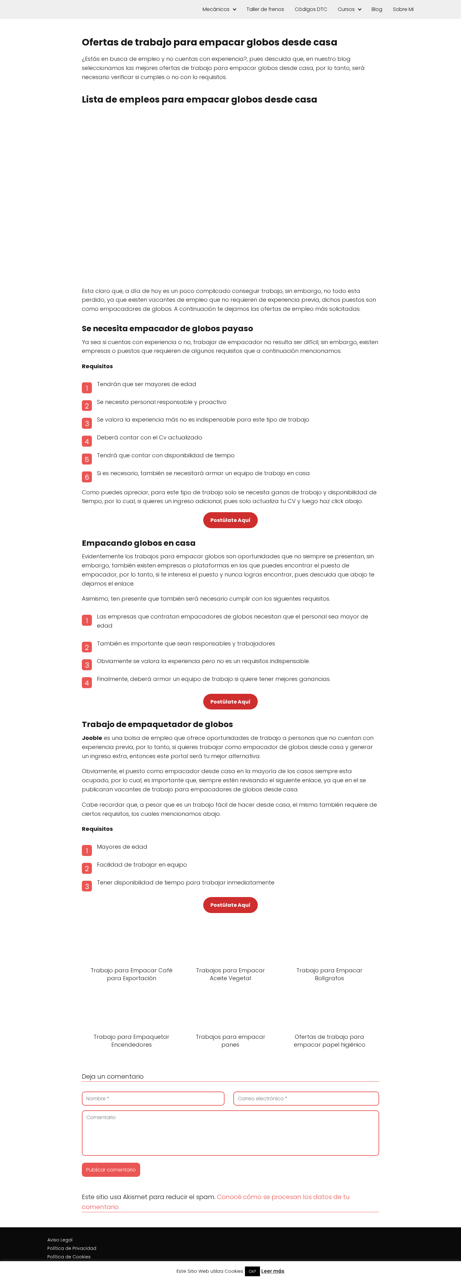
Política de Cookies (69, 1257)
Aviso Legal (59, 1240)
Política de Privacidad (71, 1248)
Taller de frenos (265, 9)
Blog (377, 9)
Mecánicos (216, 9)
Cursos (346, 9)
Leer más (272, 1271)
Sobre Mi (403, 9)
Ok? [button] (252, 1271)
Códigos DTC (311, 9)
